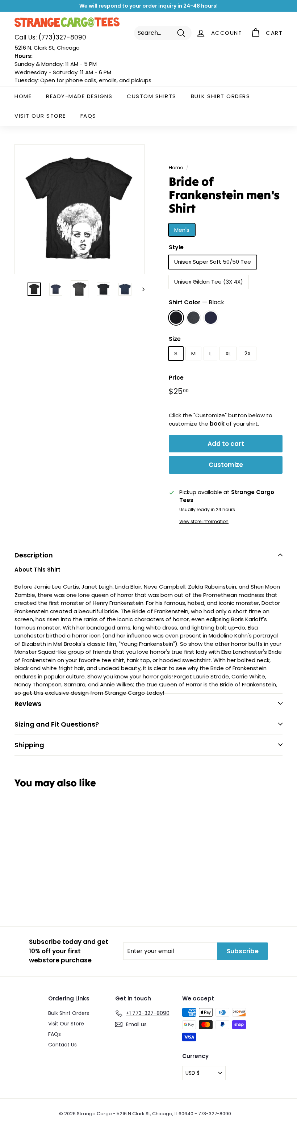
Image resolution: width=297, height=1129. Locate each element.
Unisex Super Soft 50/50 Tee (212, 261)
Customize (226, 464)
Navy (211, 317)
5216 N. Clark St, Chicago (47, 47)
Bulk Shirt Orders (220, 96)
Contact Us (62, 1044)
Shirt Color (196, 302)
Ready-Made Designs (79, 96)
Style (176, 247)
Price (176, 377)
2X (247, 353)
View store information (204, 521)
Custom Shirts (151, 96)
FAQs (88, 116)
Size (175, 339)
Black (176, 317)
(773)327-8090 (50, 37)
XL (228, 353)
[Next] (140, 289)
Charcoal (193, 317)
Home (23, 96)
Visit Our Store (40, 116)
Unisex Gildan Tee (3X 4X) (208, 281)
